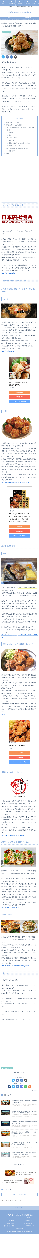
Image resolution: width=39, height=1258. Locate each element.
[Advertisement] (19, 179)
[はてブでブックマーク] (11, 57)
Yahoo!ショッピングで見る (19, 401)
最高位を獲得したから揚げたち (14, 125)
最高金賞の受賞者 (12, 138)
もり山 (11, 132)
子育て (28, 1218)
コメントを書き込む (19, 1195)
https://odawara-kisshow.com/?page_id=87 (15, 966)
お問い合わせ (19, 1228)
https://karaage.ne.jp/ (8, 273)
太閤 (10, 135)
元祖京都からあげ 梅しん (14, 145)
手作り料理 (10, 1220)
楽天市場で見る (19, 397)
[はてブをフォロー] (17, 1086)
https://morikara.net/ (7, 351)
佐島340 (11, 140)
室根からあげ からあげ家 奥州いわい (20, 143)
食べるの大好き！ (7, 1068)
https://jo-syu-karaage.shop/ (10, 907)
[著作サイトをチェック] (9, 1086)
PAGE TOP (20, 1208)
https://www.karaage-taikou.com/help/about (15, 482)
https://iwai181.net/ (7, 714)
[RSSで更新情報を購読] (29, 1086)
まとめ (8, 153)
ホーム (10, 1218)
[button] (15, 57)
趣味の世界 (10, 1223)
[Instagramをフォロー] (21, 1086)
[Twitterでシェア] (3, 57)
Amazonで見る (19, 392)
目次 (17, 118)
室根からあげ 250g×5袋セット (18, 745)
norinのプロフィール (28, 1226)
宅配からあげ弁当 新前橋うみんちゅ (17, 148)
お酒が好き (28, 1220)
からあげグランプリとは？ (13, 122)
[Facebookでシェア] (7, 57)
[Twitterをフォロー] (13, 1086)
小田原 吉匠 (11, 151)
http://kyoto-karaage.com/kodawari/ (12, 835)
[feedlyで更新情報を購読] (25, 1086)
